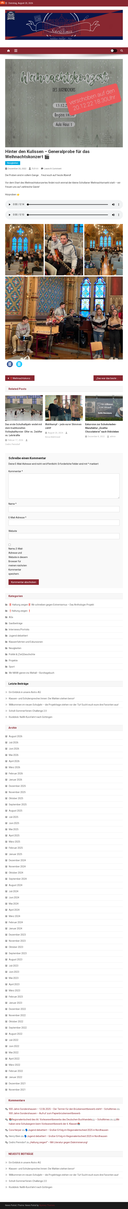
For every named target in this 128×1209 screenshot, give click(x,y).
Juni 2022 (14, 1046)
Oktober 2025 (16, 798)
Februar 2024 (16, 922)
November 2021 (17, 1089)
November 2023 (17, 941)
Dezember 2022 (17, 1009)
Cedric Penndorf (12, 444)
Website (12, 531)
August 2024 (15, 885)
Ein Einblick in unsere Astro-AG (25, 692)
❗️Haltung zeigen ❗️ (20, 611)
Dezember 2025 (17, 786)
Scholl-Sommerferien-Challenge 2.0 (28, 711)
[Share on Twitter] (19, 366)
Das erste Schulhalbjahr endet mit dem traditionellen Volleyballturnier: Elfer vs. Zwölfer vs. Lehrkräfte (23, 430)
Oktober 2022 (16, 1021)
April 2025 (14, 835)
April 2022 (14, 1058)
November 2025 (17, 792)
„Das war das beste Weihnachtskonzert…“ (109, 378)
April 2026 (14, 761)
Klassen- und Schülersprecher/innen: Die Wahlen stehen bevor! (41, 698)
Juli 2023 (13, 965)
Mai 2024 (13, 903)
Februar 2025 (16, 847)
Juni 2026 (14, 748)
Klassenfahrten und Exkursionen (26, 641)
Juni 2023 (14, 971)
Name (12, 503)
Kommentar (15, 471)
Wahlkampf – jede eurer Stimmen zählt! (63, 426)
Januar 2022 (15, 1077)
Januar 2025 (15, 854)
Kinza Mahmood (52, 437)
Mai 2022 (13, 1052)
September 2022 (18, 1027)
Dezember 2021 (17, 1083)
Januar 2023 (15, 1003)
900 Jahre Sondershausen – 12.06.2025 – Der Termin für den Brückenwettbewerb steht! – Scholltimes (62, 1109)
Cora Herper (15, 1130)
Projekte (13, 660)
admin (35, 168)
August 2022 (15, 1033)
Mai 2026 (13, 755)
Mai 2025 (13, 829)
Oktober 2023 (16, 947)
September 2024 (18, 879)
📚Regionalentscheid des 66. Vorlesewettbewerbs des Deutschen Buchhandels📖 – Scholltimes (59, 1119)
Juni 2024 (14, 897)
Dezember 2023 (17, 934)
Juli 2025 (13, 817)
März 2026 (14, 767)
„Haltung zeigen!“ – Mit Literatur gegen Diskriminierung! (59, 1142)
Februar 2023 (16, 996)
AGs (11, 617)
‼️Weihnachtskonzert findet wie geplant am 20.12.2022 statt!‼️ (22, 378)
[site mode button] (113, 50)
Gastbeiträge (15, 623)
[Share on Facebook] (10, 366)
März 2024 (14, 916)
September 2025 (18, 804)
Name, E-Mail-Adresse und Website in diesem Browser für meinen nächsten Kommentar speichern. (18, 561)
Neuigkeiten (12, 163)
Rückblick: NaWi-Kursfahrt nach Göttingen (30, 717)
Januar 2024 (15, 928)
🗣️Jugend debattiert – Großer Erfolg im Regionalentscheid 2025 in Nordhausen (66, 1130)
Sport (12, 666)
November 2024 (17, 866)
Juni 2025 (14, 823)
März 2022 (14, 1065)
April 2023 (14, 984)
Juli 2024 (13, 891)
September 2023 (18, 953)
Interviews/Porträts (19, 629)
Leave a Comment (53, 168)
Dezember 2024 (17, 860)
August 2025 (15, 810)
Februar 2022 (16, 1071)
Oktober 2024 (16, 872)
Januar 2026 (15, 779)
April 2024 (14, 909)
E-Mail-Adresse (17, 517)
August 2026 (15, 736)
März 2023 (14, 990)
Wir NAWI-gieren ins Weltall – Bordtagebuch (31, 673)
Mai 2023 (13, 978)
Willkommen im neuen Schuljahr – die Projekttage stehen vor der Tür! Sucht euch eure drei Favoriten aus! (63, 704)
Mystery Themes (47, 1205)
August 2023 (15, 959)
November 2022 (17, 1015)
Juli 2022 (13, 1040)
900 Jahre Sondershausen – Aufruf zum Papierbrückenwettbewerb (44, 1113)
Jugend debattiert (18, 635)
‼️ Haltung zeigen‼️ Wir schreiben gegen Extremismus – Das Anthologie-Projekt (51, 604)
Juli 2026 (13, 742)
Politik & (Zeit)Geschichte (22, 654)
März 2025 (14, 841)
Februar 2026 (16, 773)
